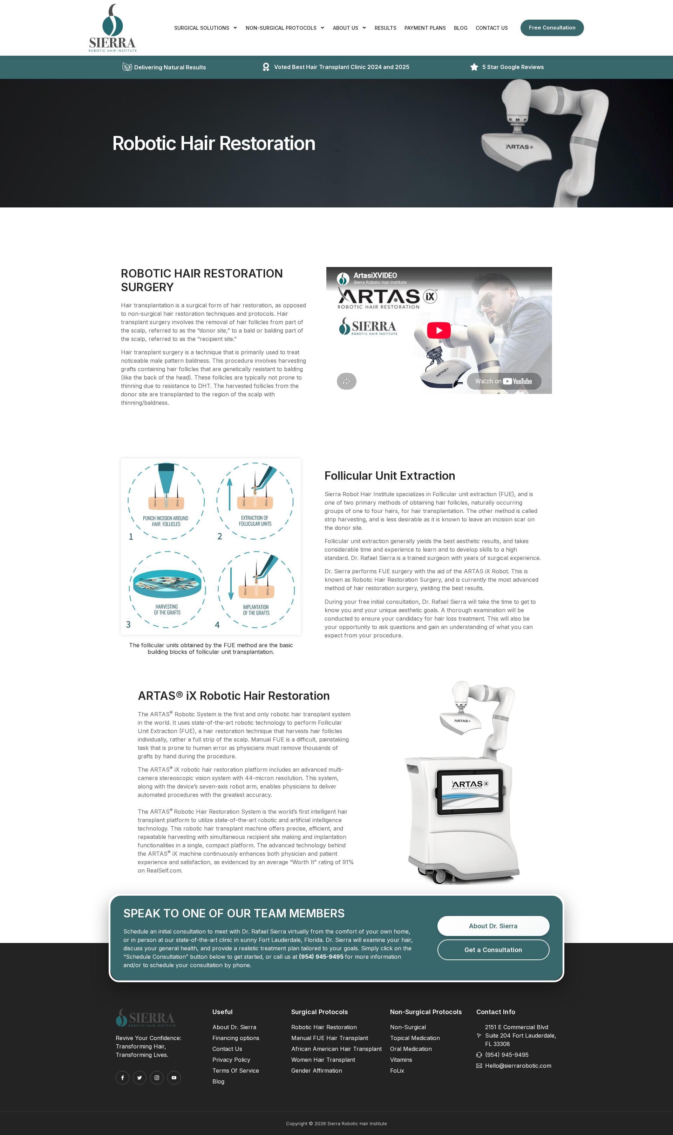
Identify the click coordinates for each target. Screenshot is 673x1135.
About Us (345, 28)
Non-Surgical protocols (281, 28)
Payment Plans (425, 28)
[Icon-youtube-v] (174, 1078)
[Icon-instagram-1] (157, 1078)
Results (385, 28)
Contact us (492, 28)
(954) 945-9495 (321, 956)
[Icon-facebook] (122, 1078)
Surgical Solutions (201, 28)
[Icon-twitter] (140, 1078)
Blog (461, 28)
